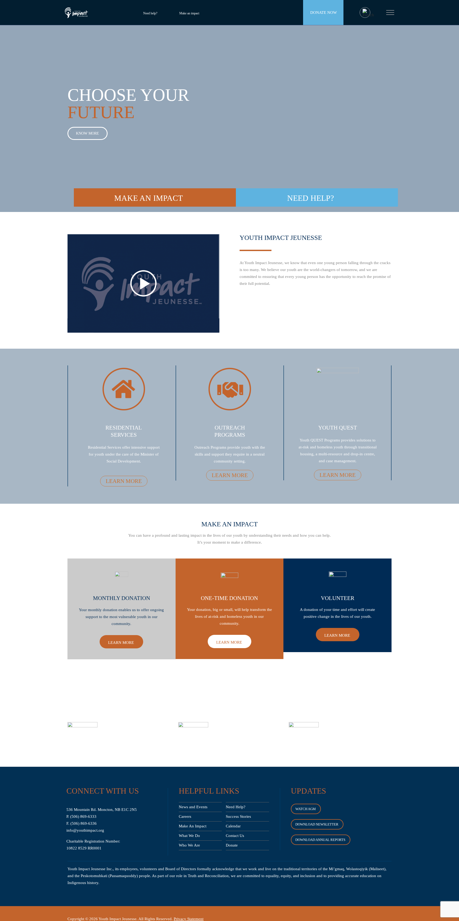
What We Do (189, 836)
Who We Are (189, 845)
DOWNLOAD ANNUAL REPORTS (320, 840)
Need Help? (235, 807)
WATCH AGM (305, 809)
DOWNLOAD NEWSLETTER (316, 824)
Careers (185, 816)
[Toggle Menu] (390, 12)
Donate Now (323, 12)
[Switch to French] (368, 13)
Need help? (150, 13)
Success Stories (238, 816)
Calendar (233, 826)
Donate (232, 845)
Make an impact (189, 13)
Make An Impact (192, 826)
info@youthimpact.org (85, 830)
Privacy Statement (188, 919)
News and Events (193, 807)
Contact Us (235, 836)
